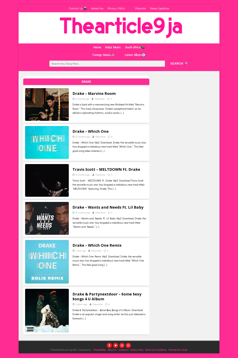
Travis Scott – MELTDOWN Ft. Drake (106, 169)
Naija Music (113, 47)
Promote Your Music (177, 349)
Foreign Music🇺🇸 (104, 55)
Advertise (97, 8)
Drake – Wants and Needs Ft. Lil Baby (108, 207)
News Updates (159, 8)
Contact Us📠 (78, 8)
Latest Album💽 (135, 55)
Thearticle (99, 98)
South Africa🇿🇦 (134, 47)
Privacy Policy (116, 8)
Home (97, 47)
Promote (140, 8)
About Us (112, 349)
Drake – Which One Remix (97, 245)
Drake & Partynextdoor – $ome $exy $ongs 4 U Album (107, 296)
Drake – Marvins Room (94, 93)
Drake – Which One (91, 131)
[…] (122, 113)
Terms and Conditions (156, 349)
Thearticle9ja (99, 349)
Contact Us (123, 349)
